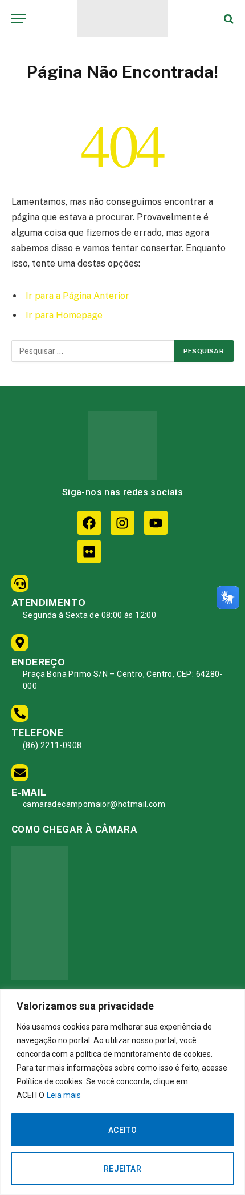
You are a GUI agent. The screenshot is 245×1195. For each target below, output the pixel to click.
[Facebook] (89, 522)
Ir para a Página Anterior (77, 295)
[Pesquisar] (228, 18)
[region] (122, 1092)
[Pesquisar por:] (93, 351)
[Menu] (18, 18)
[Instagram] (122, 522)
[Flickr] (89, 551)
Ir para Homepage (64, 315)
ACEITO (122, 1130)
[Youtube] (156, 522)
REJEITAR (122, 1168)
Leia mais (64, 1095)
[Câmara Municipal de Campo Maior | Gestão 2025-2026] (122, 18)
